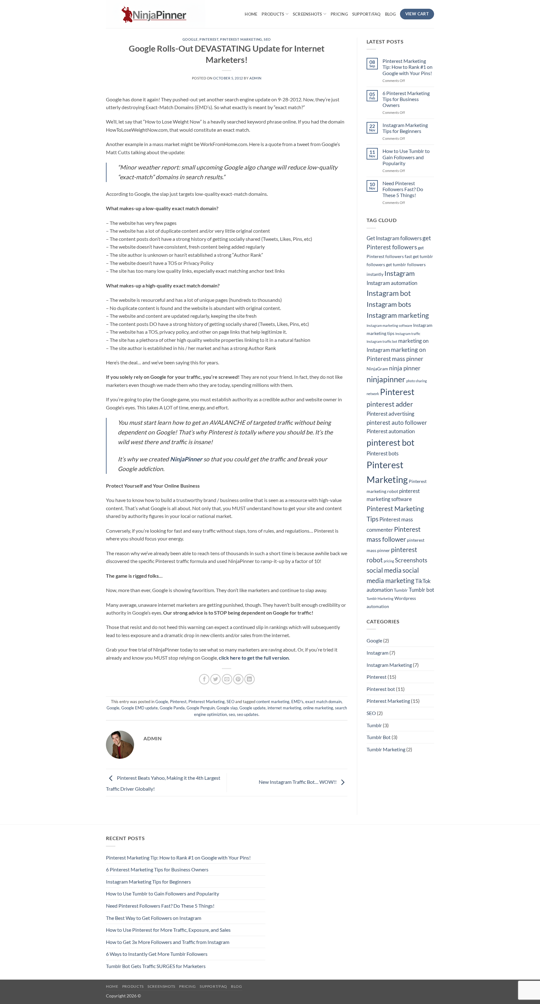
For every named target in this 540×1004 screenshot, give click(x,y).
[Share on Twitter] (215, 679)
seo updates (247, 714)
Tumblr (401, 590)
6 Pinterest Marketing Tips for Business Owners (406, 99)
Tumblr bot (421, 590)
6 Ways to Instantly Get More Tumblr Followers (157, 954)
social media (384, 570)
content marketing (272, 701)
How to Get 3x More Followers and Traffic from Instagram (167, 942)
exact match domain (323, 701)
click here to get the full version (254, 658)
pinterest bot (390, 442)
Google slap (227, 707)
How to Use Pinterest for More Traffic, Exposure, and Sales (168, 930)
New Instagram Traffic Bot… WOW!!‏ (298, 782)
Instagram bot (389, 293)
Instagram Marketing (389, 665)
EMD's (297, 701)
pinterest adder (390, 404)
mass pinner (407, 358)
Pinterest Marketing (241, 39)
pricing (389, 561)
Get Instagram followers (394, 238)
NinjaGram (377, 368)
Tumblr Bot (379, 737)
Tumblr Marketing (380, 598)
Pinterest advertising (390, 414)
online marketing (318, 707)
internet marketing (284, 707)
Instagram (399, 273)
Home (251, 14)
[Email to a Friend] (227, 679)
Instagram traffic (407, 334)
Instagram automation (392, 283)
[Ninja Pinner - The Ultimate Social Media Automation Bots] (160, 14)
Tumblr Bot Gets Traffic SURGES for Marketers (156, 966)
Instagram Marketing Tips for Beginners (405, 128)
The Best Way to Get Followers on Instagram (153, 918)
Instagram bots (389, 304)
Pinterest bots (382, 453)
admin (255, 78)
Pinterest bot (381, 689)
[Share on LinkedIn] (249, 679)
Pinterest (208, 39)
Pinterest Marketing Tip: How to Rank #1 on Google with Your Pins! (407, 67)
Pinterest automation (391, 431)
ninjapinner (386, 379)
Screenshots (307, 14)
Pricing (339, 14)
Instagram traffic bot (382, 341)
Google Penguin (201, 707)
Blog (390, 14)
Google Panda (172, 707)
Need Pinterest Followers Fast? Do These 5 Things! (402, 189)
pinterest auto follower (397, 422)
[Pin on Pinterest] (238, 679)
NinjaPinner (186, 459)
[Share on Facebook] (204, 679)
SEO (267, 39)
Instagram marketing (398, 315)
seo (232, 714)
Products (273, 14)
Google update (252, 707)
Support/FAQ (366, 14)
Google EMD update (139, 707)
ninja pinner (405, 368)
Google (190, 39)
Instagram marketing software (389, 325)
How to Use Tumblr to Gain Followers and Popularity (406, 157)
